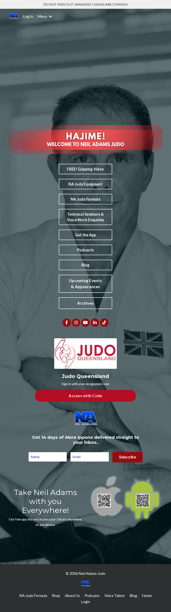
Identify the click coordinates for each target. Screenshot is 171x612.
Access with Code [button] (85, 395)
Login (85, 601)
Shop (56, 595)
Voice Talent (114, 595)
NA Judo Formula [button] (85, 199)
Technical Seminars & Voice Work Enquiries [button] (85, 217)
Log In (28, 16)
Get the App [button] (85, 235)
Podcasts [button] (85, 250)
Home (147, 595)
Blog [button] (86, 265)
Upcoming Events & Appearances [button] (85, 283)
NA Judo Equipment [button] (85, 184)
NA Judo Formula (33, 595)
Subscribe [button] (127, 457)
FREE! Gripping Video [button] (85, 169)
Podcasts (92, 595)
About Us (72, 595)
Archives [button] (85, 303)
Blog (133, 595)
